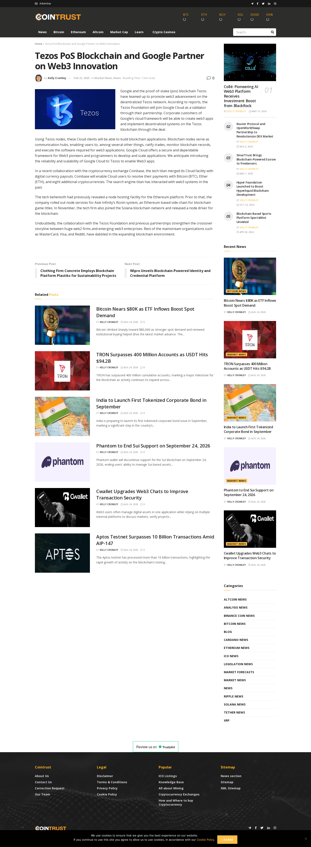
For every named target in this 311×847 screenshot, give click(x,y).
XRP (227, 720)
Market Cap (119, 32)
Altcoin (98, 32)
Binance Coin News (239, 616)
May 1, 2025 (246, 173)
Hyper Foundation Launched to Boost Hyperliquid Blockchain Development (253, 188)
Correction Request (50, 788)
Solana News (235, 704)
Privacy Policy (107, 788)
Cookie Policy (107, 794)
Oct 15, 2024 (246, 204)
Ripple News (233, 696)
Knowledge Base (171, 782)
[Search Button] (272, 32)
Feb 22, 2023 (81, 78)
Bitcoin (59, 32)
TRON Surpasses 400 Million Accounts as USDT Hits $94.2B (247, 366)
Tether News (234, 712)
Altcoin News (235, 599)
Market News (103, 78)
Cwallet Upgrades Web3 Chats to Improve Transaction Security (250, 555)
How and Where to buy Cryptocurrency (176, 802)
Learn (139, 32)
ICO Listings (168, 776)
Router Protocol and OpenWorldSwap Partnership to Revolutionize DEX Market (255, 130)
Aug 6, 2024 (246, 146)
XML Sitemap (231, 788)
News (42, 32)
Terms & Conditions (112, 782)
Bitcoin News (236, 291)
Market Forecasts (239, 672)
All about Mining (171, 788)
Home (38, 44)
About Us (42, 776)
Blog (228, 632)
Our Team (42, 794)
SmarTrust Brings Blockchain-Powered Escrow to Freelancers (256, 159)
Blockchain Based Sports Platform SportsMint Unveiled (254, 218)
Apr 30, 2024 (246, 232)
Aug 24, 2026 (130, 322)
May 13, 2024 (258, 111)
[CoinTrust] (51, 828)
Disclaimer (105, 776)
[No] (306, 838)
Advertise (45, 3)
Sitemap (227, 782)
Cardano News (236, 640)
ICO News (231, 656)
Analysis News (236, 607)
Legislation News (238, 664)
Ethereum (78, 32)
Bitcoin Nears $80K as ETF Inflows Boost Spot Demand (250, 302)
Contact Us (43, 782)
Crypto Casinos (164, 32)
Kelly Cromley (57, 78)
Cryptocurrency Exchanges (179, 794)
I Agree (227, 840)
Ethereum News (236, 648)
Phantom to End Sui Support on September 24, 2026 (153, 445)
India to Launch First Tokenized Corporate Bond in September (248, 429)
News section (231, 776)
